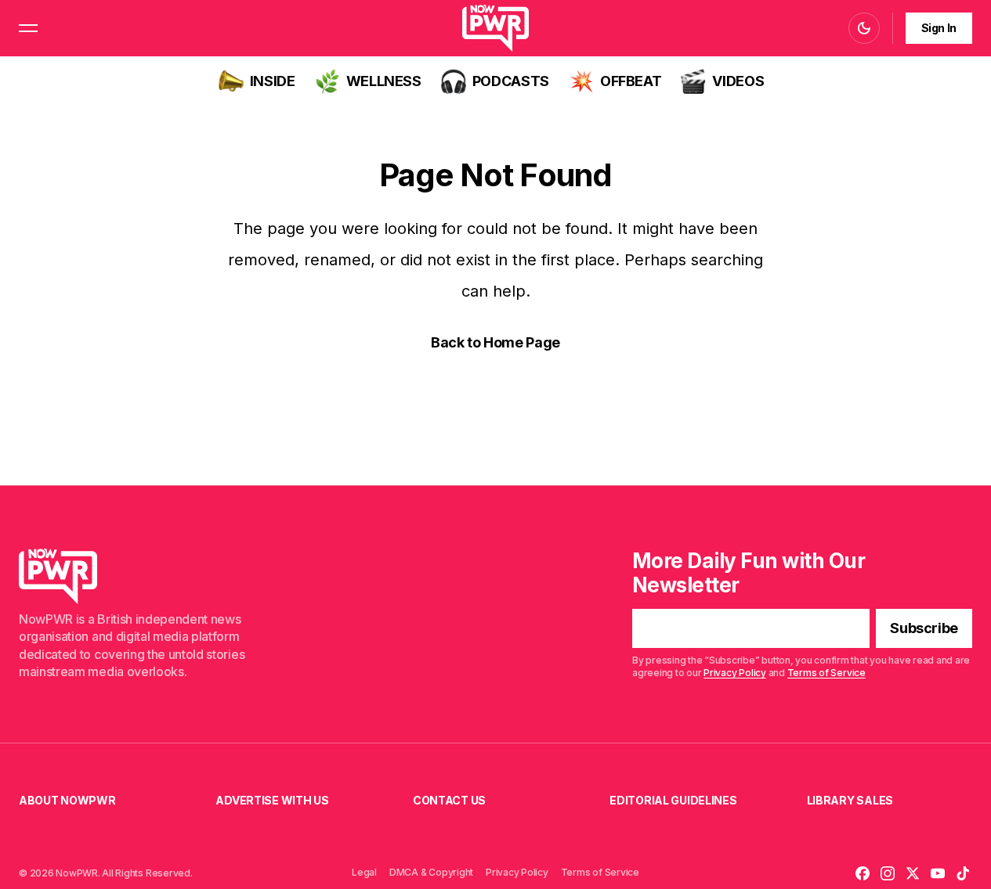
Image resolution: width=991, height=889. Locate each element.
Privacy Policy (734, 672)
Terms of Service (826, 672)
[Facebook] (862, 873)
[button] (28, 28)
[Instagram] (887, 873)
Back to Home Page (495, 342)
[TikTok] (962, 873)
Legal (364, 872)
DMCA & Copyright (431, 872)
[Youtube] (937, 873)
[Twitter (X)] (912, 873)
